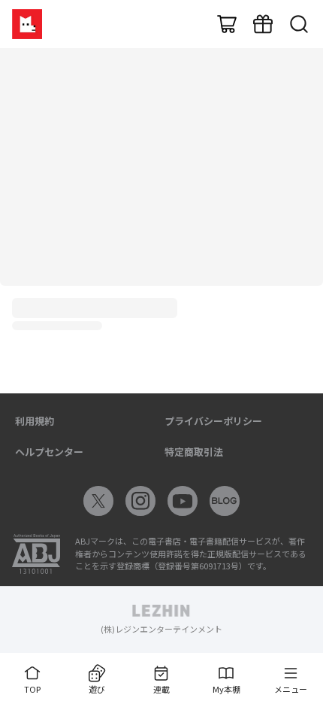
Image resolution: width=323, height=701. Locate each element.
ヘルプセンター (49, 452)
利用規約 (34, 421)
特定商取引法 (194, 452)
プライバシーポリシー (213, 421)
